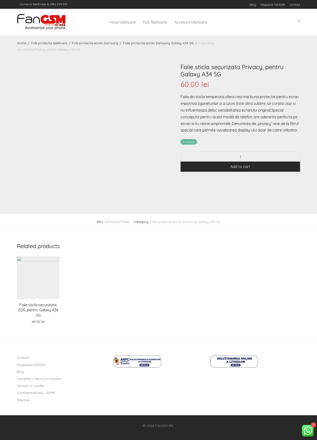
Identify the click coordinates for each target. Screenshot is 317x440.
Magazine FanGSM (272, 4)
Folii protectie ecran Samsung (95, 43)
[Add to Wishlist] (183, 180)
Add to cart (240, 166)
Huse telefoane (123, 22)
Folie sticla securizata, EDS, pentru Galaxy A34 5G (38, 310)
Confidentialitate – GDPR (36, 393)
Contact (295, 4)
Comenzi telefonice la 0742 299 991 (43, 4)
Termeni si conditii (30, 386)
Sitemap (23, 400)
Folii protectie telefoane (49, 43)
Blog (253, 4)
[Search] (265, 22)
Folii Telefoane (155, 22)
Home (21, 43)
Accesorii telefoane (191, 22)
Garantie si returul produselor (39, 379)
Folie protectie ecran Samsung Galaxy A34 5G (158, 43)
